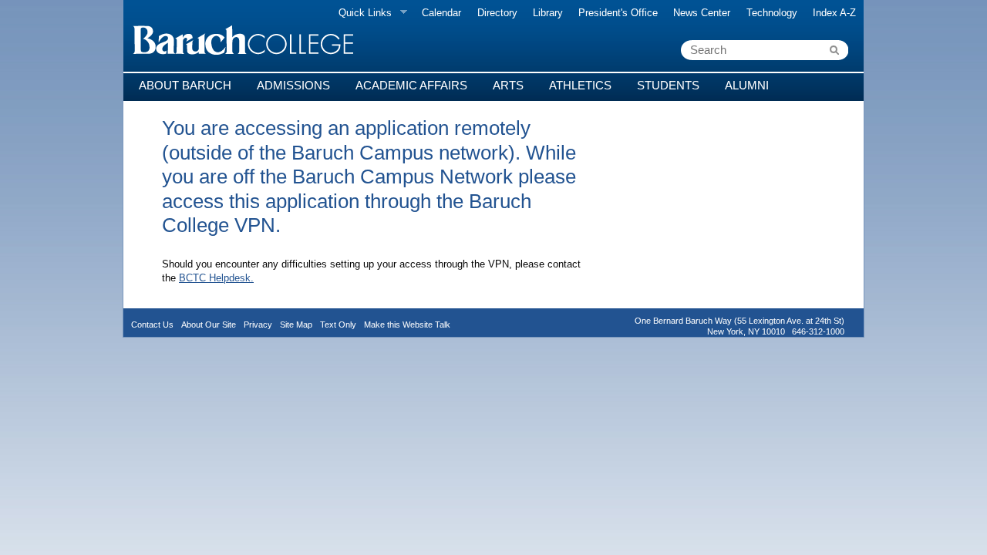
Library (548, 12)
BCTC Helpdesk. (216, 278)
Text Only (338, 324)
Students (668, 85)
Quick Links (361, 13)
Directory (497, 12)
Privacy (258, 324)
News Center (701, 12)
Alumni (747, 85)
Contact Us (152, 324)
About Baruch (185, 85)
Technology (771, 12)
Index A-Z (834, 12)
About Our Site (208, 324)
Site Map (296, 324)
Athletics (580, 85)
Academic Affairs (411, 85)
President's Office (618, 12)
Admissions (293, 85)
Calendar (441, 12)
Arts (508, 85)
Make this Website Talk (407, 324)
